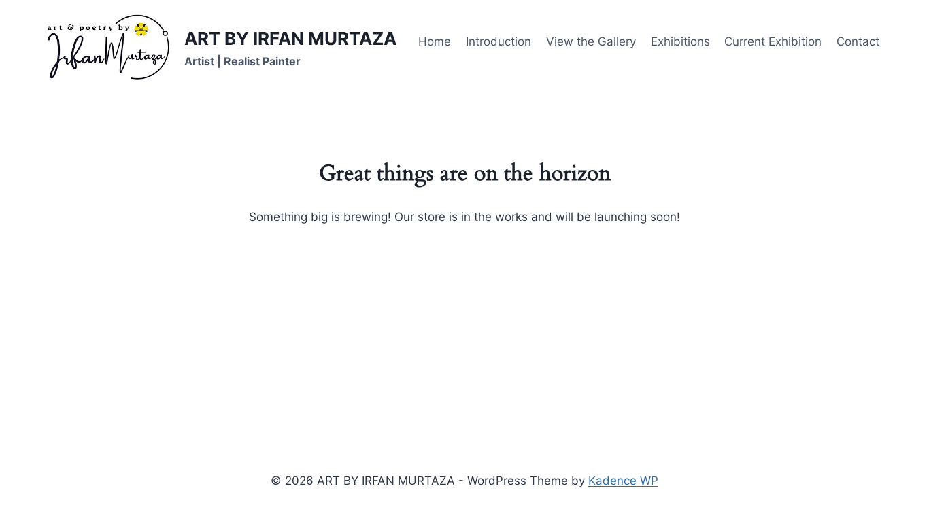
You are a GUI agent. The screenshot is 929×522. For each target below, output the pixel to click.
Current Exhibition (773, 41)
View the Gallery (591, 41)
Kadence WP (623, 480)
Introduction (498, 41)
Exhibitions (680, 41)
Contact (858, 41)
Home (434, 41)
